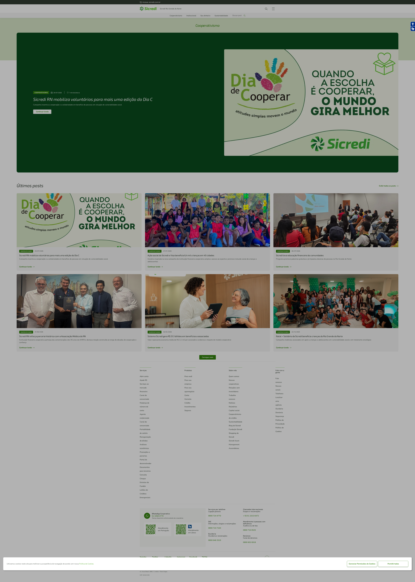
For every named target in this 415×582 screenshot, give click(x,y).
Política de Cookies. (86, 564)
